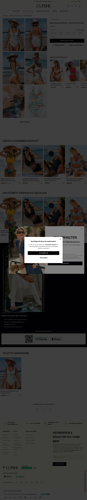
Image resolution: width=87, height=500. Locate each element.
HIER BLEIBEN (43, 258)
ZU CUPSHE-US (43, 253)
